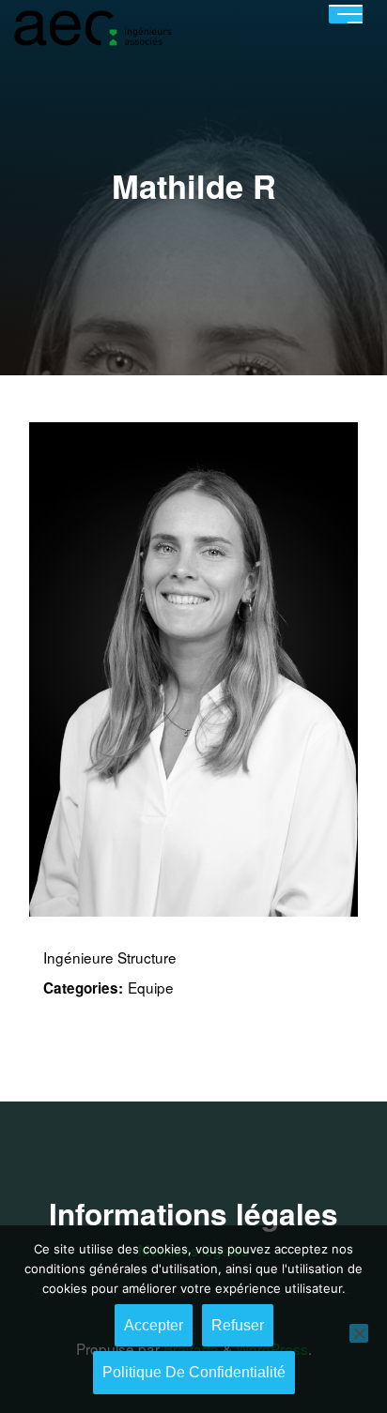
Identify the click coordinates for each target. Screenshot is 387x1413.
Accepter (153, 1325)
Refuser (237, 1325)
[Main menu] (346, 14)
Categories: (83, 988)
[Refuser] (358, 1333)
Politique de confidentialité (194, 1372)
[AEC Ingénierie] (92, 25)
